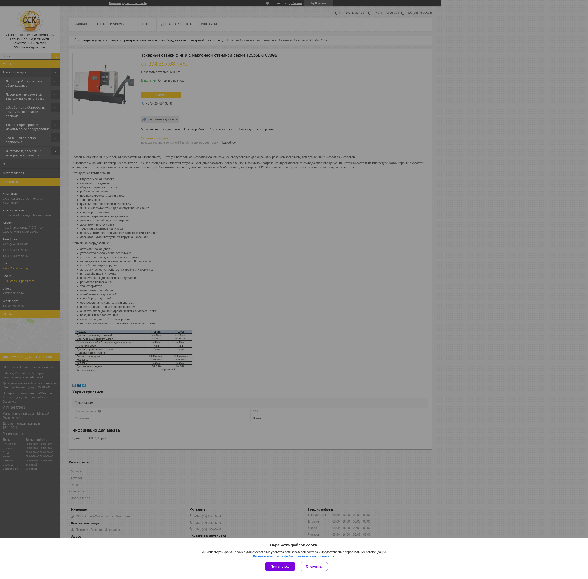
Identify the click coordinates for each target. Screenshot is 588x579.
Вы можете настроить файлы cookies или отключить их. (292, 556)
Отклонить (314, 566)
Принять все (280, 566)
